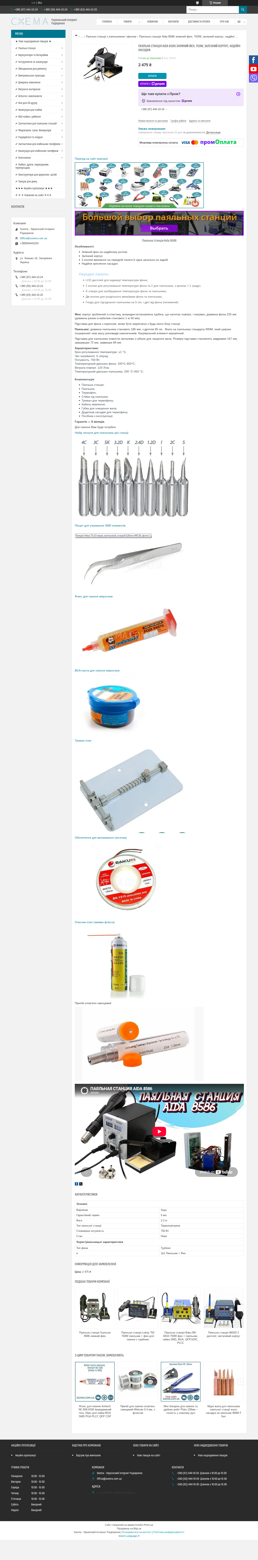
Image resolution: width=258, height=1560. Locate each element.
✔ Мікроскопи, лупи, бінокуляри (33, 130)
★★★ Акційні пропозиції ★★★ (34, 188)
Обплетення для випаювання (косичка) (101, 837)
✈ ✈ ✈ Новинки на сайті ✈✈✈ (33, 195)
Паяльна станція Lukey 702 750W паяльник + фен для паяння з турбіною (137, 1336)
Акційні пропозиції (25, 1455)
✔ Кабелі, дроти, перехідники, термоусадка (32, 166)
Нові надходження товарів (213, 1455)
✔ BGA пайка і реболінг (28, 116)
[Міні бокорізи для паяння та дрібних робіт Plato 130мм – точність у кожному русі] (181, 1381)
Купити (152, 76)
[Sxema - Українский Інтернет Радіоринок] (29, 22)
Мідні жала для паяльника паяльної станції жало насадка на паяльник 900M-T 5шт (223, 1411)
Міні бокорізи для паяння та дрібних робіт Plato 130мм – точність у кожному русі (181, 1410)
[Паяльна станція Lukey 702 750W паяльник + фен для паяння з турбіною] (138, 1308)
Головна (107, 21)
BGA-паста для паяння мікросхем (97, 670)
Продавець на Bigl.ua (129, 1528)
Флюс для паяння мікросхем (94, 596)
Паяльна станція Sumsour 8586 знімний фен (95, 1334)
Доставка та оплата (199, 21)
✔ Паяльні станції (25, 48)
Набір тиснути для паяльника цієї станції (102, 432)
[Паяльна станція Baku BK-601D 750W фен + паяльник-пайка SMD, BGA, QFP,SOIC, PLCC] (181, 1308)
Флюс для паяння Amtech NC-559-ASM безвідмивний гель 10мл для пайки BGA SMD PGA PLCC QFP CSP (95, 1411)
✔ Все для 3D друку (26, 103)
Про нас (224, 21)
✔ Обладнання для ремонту (31, 68)
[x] (80, 1184)
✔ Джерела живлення (27, 82)
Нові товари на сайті (148, 1455)
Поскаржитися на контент (137, 1532)
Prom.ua (148, 1525)
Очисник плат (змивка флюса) (95, 922)
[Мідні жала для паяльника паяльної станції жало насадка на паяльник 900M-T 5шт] (224, 1381)
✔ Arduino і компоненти (28, 96)
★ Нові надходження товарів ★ (33, 41)
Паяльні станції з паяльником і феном (111, 36)
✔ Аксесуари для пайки (28, 110)
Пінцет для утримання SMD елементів (100, 525)
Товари (128, 21)
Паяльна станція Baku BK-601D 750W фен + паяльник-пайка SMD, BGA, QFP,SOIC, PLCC (180, 1337)
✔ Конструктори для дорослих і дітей (36, 174)
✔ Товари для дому (26, 181)
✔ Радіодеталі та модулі (29, 137)
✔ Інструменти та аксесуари (31, 62)
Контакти (173, 21)
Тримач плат (83, 740)
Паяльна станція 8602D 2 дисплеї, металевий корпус (223, 1334)
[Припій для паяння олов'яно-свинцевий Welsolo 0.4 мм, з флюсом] (138, 1381)
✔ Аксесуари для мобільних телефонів (36, 151)
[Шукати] (243, 9)
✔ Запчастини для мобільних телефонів (37, 144)
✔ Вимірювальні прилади (30, 75)
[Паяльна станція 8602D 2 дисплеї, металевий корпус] (224, 1308)
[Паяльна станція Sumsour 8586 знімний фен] (95, 1308)
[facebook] (76, 1184)
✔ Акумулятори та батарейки (31, 55)
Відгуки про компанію (88, 1455)
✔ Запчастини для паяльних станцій (36, 123)
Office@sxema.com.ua (33, 238)
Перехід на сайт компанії (91, 158)
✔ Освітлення (23, 157)
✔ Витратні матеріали (27, 89)
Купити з (145, 84)
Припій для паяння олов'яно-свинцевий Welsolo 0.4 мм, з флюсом (137, 1410)
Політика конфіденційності (168, 1532)
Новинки (152, 21)
